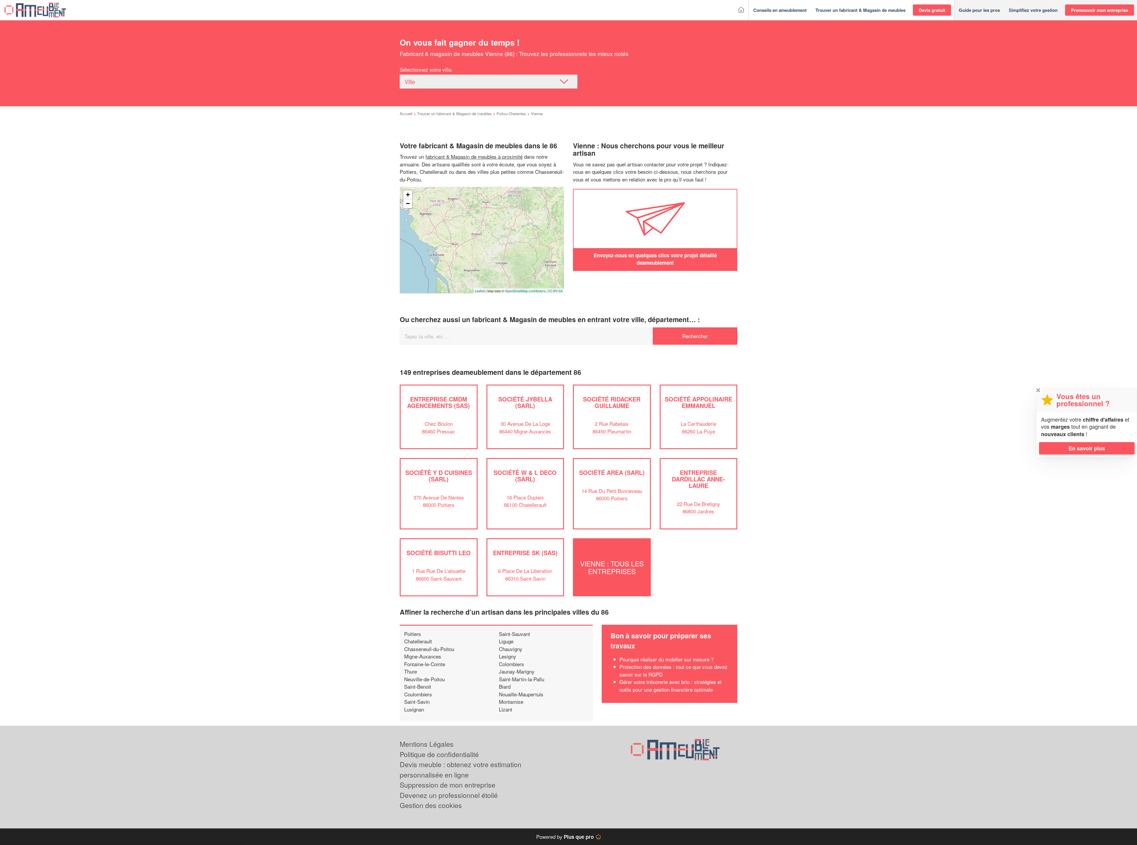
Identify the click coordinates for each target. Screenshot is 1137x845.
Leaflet (480, 290)
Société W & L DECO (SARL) (525, 475)
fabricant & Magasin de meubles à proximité (474, 156)
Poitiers (412, 633)
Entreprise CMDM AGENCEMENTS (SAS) (438, 402)
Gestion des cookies (431, 805)
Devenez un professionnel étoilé (449, 795)
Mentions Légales (427, 744)
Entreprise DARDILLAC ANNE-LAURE (698, 479)
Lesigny (507, 656)
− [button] (408, 203)
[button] (780, 10)
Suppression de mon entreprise (447, 785)
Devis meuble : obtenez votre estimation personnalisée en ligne (460, 769)
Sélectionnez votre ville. (426, 69)
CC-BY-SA (555, 290)
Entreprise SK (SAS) (525, 552)
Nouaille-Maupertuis (521, 694)
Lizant (505, 709)
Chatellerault (418, 641)
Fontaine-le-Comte (424, 664)
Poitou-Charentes (511, 113)
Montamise (511, 701)
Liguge (506, 641)
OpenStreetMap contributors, (526, 290)
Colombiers (511, 664)
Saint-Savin (417, 701)
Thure (410, 671)
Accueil (406, 113)
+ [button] (408, 194)
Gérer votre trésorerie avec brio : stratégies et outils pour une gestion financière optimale (670, 685)
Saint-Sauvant (514, 633)
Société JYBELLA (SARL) (525, 402)
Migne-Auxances (422, 656)
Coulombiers (418, 694)
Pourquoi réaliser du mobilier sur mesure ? (666, 659)
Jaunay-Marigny (516, 671)
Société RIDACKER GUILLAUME (611, 402)
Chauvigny (510, 649)
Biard (504, 686)
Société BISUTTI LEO (439, 552)
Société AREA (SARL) (612, 472)
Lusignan (414, 709)
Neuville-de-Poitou (424, 679)
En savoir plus (1087, 448)
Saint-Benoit (417, 686)
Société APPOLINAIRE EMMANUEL (698, 402)
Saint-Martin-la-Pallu (521, 679)
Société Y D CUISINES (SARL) (438, 475)
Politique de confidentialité (439, 754)
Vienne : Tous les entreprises (612, 567)
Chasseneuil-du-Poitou (429, 649)
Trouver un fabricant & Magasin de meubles (454, 113)
